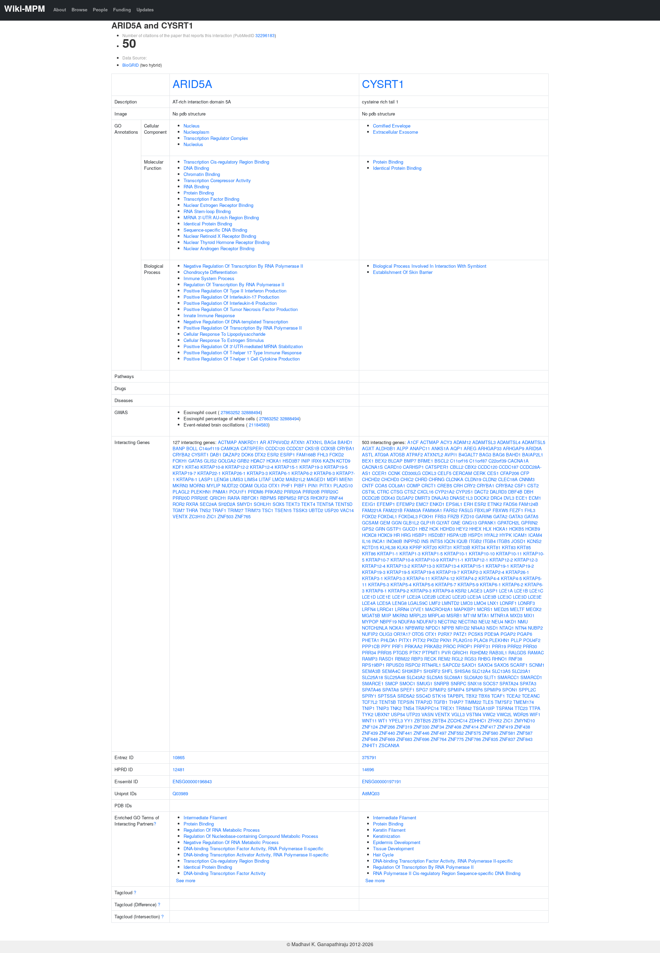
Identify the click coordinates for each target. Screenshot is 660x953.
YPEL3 (396, 720)
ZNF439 (370, 733)
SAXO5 (501, 665)
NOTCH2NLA (375, 627)
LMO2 (278, 479)
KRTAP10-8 (212, 467)
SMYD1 (244, 504)
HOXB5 (516, 528)
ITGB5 (503, 541)
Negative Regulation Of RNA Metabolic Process (231, 842)
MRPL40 (436, 615)
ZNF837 (507, 739)
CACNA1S (372, 467)
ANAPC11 (420, 448)
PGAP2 (508, 634)
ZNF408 (453, 726)
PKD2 (433, 640)
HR (397, 535)
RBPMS (268, 498)
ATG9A (382, 454)
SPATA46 (371, 689)
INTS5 (436, 541)
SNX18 (475, 683)
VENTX (180, 516)
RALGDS (517, 652)
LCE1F (399, 597)
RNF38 (515, 658)
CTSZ (410, 491)
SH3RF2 (432, 671)
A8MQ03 (371, 793)
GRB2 (243, 460)
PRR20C (329, 491)
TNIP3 (382, 708)
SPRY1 (369, 695)
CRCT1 (428, 485)
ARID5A (192, 83)
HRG (406, 535)
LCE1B (521, 590)
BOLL (192, 448)
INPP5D (412, 541)
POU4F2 (531, 640)
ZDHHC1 (477, 720)
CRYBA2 (181, 454)
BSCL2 (441, 460)
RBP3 (417, 658)
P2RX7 (445, 634)
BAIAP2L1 (532, 454)
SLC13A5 (501, 671)
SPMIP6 (474, 689)
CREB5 (444, 485)
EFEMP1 (386, 504)
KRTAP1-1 (387, 553)
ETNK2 (494, 504)
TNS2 (205, 510)
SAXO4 (485, 665)
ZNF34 (437, 726)
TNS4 (408, 708)
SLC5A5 (435, 677)
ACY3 (446, 442)
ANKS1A (440, 448)
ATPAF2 (414, 454)
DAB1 (215, 454)
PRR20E (199, 498)
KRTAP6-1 (279, 473)
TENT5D (343, 504)
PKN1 (446, 640)
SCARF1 (519, 665)
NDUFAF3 (427, 621)
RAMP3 (369, 658)
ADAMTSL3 (484, 442)
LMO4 (480, 603)
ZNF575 (473, 733)
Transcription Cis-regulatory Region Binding (226, 161)
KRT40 (192, 467)
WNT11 (369, 720)
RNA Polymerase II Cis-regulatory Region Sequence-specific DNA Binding (446, 873)
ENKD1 (437, 504)
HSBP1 (419, 535)
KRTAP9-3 (420, 590)
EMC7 (422, 504)
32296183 (265, 35)
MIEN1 (346, 479)
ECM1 (535, 498)
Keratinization (386, 836)
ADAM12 (462, 442)
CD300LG (411, 473)
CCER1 (379, 473)
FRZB (453, 516)
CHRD (421, 479)
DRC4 (496, 498)
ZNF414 (470, 726)
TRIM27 (235, 510)
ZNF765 (243, 516)
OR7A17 (402, 634)
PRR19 (499, 646)
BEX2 (381, 460)
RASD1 (386, 658)
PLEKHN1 (201, 491)
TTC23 (521, 708)
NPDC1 (433, 627)
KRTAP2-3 (471, 572)
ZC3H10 (197, 516)
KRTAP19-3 (311, 467)
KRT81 (493, 547)
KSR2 (460, 590)
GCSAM (370, 522)
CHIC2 (407, 479)
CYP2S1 (464, 491)
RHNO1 (499, 658)
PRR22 (514, 646)
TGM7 (179, 510)
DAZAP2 (231, 454)
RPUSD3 (395, 665)
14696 (368, 769)
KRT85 (524, 547)
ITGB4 (489, 541)
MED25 (501, 609)
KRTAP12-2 (237, 467)
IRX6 (316, 460)
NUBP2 (535, 627)
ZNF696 (421, 739)
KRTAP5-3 (378, 584)
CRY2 (469, 485)
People (100, 9)
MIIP (386, 615)
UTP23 (413, 714)
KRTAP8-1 (186, 479)
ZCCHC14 (458, 720)
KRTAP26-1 (233, 473)
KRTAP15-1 (286, 467)
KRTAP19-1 (497, 566)
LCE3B (489, 597)
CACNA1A (518, 460)
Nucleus (192, 125)
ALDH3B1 (385, 448)
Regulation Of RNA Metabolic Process (222, 830)
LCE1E (384, 597)
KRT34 (478, 547)
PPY (385, 646)
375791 (369, 757)
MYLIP (213, 485)
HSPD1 (475, 535)
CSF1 (520, 485)
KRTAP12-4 (261, 467)
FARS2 (450, 510)
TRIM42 (464, 708)
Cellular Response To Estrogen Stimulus (224, 340)
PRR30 (530, 646)
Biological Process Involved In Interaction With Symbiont (429, 266)
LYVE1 (417, 609)
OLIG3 (260, 485)
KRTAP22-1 (209, 473)
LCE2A (414, 597)
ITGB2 (475, 541)
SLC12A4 (481, 671)
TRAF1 (219, 510)
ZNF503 (225, 516)
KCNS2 (534, 541)
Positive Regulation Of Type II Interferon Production (235, 290)
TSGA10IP (484, 708)
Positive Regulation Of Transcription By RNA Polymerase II (243, 327)
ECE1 (521, 498)
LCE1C (536, 590)
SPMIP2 (437, 689)
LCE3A (474, 597)
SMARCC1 (508, 677)
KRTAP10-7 (377, 559)
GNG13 (469, 522)
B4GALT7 (468, 454)
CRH (458, 485)
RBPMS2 (287, 498)
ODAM (246, 485)
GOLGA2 (227, 460)
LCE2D (459, 597)
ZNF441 (404, 733)
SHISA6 (462, 671)
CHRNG (436, 479)
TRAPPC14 (427, 708)
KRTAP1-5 (432, 553)
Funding (122, 9)
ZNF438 (522, 726)
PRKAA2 (413, 646)
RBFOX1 (250, 498)
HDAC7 (258, 460)
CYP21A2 (444, 491)
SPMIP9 (492, 689)
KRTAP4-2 (466, 578)
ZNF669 (387, 739)
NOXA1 (396, 627)
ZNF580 (490, 733)
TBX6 (484, 695)
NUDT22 (230, 485)
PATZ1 (460, 634)
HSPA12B (457, 535)
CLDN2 (490, 479)
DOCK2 (481, 498)
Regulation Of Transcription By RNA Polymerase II (234, 284)
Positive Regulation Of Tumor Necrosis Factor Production (241, 309)
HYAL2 (491, 535)
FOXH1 (180, 460)
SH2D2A (226, 504)
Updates (145, 9)
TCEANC (531, 695)
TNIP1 (368, 708)
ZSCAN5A (389, 745)
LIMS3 (236, 479)
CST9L (369, 491)
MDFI (332, 479)
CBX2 (470, 467)
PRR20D (181, 498)
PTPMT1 (431, 652)
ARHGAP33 (490, 448)
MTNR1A (500, 615)
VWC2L (504, 714)
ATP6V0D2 (278, 442)
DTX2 (260, 454)
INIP (305, 460)
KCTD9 (343, 460)
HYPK (505, 535)
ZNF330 (421, 726)
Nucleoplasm (196, 132)
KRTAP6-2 (302, 473)
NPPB (448, 627)
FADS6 (510, 504)
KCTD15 (370, 547)
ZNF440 (387, 733)
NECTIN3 (467, 621)
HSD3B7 (291, 460)
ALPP (402, 448)
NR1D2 (462, 627)
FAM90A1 (432, 510)
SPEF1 (407, 689)
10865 (179, 757)
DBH (528, 491)
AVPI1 (450, 454)
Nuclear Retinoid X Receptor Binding (220, 236)
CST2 (533, 485)
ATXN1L (314, 442)
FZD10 (467, 516)
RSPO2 (412, 665)
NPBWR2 (414, 627)
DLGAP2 (405, 498)
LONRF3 (526, 603)
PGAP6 (524, 634)
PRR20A (292, 491)
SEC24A (208, 504)
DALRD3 (498, 491)
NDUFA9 (406, 621)
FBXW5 (500, 510)
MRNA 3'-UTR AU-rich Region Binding (221, 217)
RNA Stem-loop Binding (207, 211)
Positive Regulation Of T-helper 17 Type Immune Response (242, 352)
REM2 (444, 658)
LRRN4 (402, 609)
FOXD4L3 (408, 516)
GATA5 (195, 460)
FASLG (466, 510)
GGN (397, 522)
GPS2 (368, 528)
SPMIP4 (456, 689)
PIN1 (313, 485)
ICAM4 (535, 535)
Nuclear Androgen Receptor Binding (219, 248)
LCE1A (506, 590)
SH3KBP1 (412, 671)
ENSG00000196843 (192, 781)
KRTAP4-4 (488, 578)
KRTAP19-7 (184, 473)
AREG (470, 448)
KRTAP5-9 (468, 584)
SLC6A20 (473, 677)
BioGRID (130, 65)
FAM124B (528, 504)
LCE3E (535, 597)
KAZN (329, 460)
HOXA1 (273, 460)
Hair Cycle (383, 854)
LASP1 (206, 479)
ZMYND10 (524, 720)
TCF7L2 (369, 702)
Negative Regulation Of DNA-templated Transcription (236, 321)
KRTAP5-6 (423, 584)
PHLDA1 (389, 640)
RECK (430, 658)
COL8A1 (396, 485)
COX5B (328, 448)
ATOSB (397, 454)
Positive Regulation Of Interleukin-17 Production (231, 296)
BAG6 (499, 454)
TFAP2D (423, 702)
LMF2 (434, 603)
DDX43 (388, 498)
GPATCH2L (508, 522)
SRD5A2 (406, 695)
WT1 (382, 720)
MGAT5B (371, 615)
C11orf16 (459, 460)
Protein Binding (199, 192)
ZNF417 (488, 726)
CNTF (368, 485)
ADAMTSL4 (508, 442)
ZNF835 (490, 739)
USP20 (331, 510)
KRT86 (369, 553)
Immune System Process (209, 278)
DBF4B (515, 491)
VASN (427, 714)
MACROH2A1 (439, 609)
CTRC (383, 491)
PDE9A (491, 634)
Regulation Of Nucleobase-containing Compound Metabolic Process (251, 836)
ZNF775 (456, 739)
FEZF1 (516, 510)
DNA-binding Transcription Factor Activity (225, 873)
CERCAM (462, 473)
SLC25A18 (372, 677)
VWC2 (489, 714)
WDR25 (520, 714)
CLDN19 (473, 479)
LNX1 (492, 603)
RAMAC (536, 652)
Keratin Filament (389, 830)
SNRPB (441, 683)
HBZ (423, 528)
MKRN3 (180, 485)
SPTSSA (387, 695)
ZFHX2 (495, 720)
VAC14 (347, 510)
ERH (468, 504)
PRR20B (311, 491)
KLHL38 (388, 547)
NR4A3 (478, 627)
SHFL (447, 671)
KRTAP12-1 (476, 559)
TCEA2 (513, 695)
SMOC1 (407, 683)
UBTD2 (316, 510)
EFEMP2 (405, 504)
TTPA (534, 708)
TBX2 (471, 695)
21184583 (258, 424)
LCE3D (520, 597)
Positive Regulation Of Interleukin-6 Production (230, 303)
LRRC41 (385, 609)
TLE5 (488, 702)
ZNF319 (404, 726)
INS (425, 541)
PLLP (516, 640)
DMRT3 (422, 498)
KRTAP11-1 (451, 559)
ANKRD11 (248, 442)
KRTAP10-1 (456, 553)
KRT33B (461, 547)
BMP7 (410, 460)
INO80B (394, 541)
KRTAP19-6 (423, 572)
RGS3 (470, 658)
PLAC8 (481, 640)
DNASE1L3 (461, 498)
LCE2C (444, 597)
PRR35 (384, 652)
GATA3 (516, 516)
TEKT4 (308, 504)
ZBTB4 (439, 720)
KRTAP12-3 (526, 559)
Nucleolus (193, 144)
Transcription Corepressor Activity (217, 180)
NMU (523, 621)
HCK (434, 528)
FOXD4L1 (387, 516)
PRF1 (397, 646)
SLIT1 (490, 677)
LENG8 (221, 479)
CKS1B (312, 448)
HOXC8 (369, 535)
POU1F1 (237, 491)
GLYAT (443, 522)
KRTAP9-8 (443, 590)
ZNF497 (439, 733)
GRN (380, 528)
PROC (449, 646)
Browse (79, 9)
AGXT (368, 448)
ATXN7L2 (433, 454)
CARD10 (393, 467)
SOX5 (278, 504)
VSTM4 (473, 714)
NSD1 (492, 627)
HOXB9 (532, 528)
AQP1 (456, 448)
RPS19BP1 (373, 665)
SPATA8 (390, 689)
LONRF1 (508, 603)
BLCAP (395, 460)
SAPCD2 (451, 665)
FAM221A (372, 510)
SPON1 (509, 689)
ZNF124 (370, 726)
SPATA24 (508, 683)
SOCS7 (490, 683)
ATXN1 (298, 442)
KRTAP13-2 (398, 566)
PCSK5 (475, 634)
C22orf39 (497, 460)
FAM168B (306, 454)
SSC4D (423, 695)
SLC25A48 (394, 677)
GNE (456, 522)
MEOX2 (533, 609)
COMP (413, 485)
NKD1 (510, 621)
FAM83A (412, 510)
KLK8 (402, 547)
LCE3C (505, 597)
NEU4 (497, 621)
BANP (179, 448)
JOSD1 (518, 541)
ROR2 (179, 504)
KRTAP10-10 (482, 553)
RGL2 (457, 658)
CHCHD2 (371, 479)
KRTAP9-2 (398, 590)
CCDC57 (295, 448)
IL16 (366, 541)
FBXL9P (482, 510)
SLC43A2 (416, 677)
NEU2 (484, 621)
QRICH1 (218, 498)
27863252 (230, 412)
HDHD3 (447, 528)
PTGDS (400, 652)
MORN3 (197, 485)
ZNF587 (524, 733)
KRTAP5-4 (400, 584)
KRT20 (430, 547)
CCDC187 (508, 467)
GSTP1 (393, 528)
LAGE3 (475, 590)
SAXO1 (469, 665)
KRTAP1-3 (409, 553)
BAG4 (330, 442)
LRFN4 (369, 609)
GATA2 (500, 516)
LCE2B (429, 597)
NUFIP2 (370, 634)
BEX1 (368, 460)
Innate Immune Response (209, 315)
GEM (385, 522)
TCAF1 (498, 695)
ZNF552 (456, 733)
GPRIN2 (529, 522)
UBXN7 (382, 714)
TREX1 (447, 708)
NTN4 (521, 627)
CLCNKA (454, 479)
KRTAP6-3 (324, 473)
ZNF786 (473, 739)
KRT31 (445, 547)
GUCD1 (410, 528)
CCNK (394, 473)
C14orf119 (209, 448)
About (59, 9)
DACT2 (481, 491)
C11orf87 (478, 460)
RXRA (192, 504)
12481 (179, 769)
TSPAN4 (504, 708)
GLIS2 (210, 460)
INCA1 (378, 541)
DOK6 (247, 454)
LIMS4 (250, 479)
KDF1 (178, 467)
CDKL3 (429, 473)
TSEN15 (283, 510)
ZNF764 (439, 739)
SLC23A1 (521, 671)
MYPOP (370, 621)
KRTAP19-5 (336, 467)
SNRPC (458, 683)
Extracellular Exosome (395, 132)
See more (185, 880)
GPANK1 (487, 522)
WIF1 (535, 714)
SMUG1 (424, 683)
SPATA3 (528, 683)
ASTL (367, 454)
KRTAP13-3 (423, 566)
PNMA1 (220, 491)
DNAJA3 (440, 498)
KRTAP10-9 (427, 559)
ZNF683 (404, 739)
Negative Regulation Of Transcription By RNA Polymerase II (243, 266)
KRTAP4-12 (443, 578)
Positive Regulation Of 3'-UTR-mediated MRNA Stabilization (243, 346)
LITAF (265, 479)
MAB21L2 (295, 479)
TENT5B (387, 702)
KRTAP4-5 (511, 578)
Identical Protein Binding (208, 223)
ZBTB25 (422, 720)
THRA (192, 510)
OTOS (418, 634)
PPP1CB (371, 646)
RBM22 (402, 658)
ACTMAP (227, 442)
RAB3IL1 (498, 652)
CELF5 (444, 473)
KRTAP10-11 (509, 553)
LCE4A (369, 603)
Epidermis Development (396, 842)
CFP (524, 473)
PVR (446, 652)
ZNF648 (370, 739)
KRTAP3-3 (257, 473)
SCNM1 (536, 665)
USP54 (398, 714)
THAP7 (456, 702)
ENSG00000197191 (381, 781)
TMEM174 (523, 702)
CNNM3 (527, 479)
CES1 (493, 473)
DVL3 (509, 498)
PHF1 (287, 485)
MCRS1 (485, 609)
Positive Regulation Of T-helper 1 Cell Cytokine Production (242, 358)
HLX (487, 528)
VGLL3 (458, 714)
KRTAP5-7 (445, 584)
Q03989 (180, 793)
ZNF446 (421, 733)
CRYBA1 (345, 448)
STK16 (439, 695)
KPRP (415, 547)
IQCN (449, 541)
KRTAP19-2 (522, 566)
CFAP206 (509, 473)
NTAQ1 (506, 627)
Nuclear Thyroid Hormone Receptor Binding (227, 242)
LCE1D (369, 597)
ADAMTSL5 (533, 442)
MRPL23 (418, 615)
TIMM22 (473, 702)
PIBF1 (300, 485)
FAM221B (393, 510)
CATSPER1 (252, 448)
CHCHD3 (390, 479)
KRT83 (509, 547)
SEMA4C (391, 671)
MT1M (469, 615)
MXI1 (529, 615)
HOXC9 (385, 535)
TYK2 (367, 714)
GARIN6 (483, 516)
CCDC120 (275, 448)
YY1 (408, 720)
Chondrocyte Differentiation (210, 272)
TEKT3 (293, 504)
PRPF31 (482, 646)
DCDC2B (371, 498)
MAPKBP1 (465, 609)
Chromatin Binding (202, 174)
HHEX (475, 528)
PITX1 (325, 485)
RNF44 (336, 498)
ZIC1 (211, 516)
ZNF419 (505, 726)
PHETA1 (370, 640)
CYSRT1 (383, 83)
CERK (479, 473)
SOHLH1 (262, 504)
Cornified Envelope (391, 125)
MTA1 (483, 615)
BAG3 (485, 454)
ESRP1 (287, 454)
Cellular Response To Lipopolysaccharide (224, 334)
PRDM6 (255, 491)
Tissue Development (393, 848)
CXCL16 (425, 491)
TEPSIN (405, 702)
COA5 (381, 485)
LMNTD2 (450, 603)
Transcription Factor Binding (211, 199)
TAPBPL (455, 695)
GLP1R (427, 522)
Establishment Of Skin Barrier (402, 272)
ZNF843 (524, 739)
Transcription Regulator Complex (216, 138)
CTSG (396, 491)
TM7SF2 (503, 702)
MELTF (517, 609)
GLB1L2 (411, 522)
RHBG (484, 658)
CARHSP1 (413, 467)
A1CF (413, 442)
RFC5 (303, 498)
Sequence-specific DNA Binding (215, 229)
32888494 (251, 412)
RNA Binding (196, 186)
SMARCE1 (373, 683)
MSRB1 (454, 615)
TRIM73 (253, 510)
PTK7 (415, 652)
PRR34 (369, 652)
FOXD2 (336, 454)
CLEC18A (508, 479)
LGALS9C (418, 603)
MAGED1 (316, 479)
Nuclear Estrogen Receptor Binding (218, 205)
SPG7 (422, 689)
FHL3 (322, 454)
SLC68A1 (453, 677)
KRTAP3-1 (372, 578)
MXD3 (516, 615)
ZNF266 (387, 726)
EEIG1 (368, 504)
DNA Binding (196, 168)
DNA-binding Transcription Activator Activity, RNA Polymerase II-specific (256, 854)
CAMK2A (230, 448)
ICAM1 (520, 535)
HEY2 (462, 528)
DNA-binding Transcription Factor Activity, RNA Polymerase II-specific (253, 848)
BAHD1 (345, 442)
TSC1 (267, 510)
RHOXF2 (319, 498)
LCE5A (384, 603)
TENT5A (325, 504)
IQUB (462, 541)
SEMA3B (371, 671)
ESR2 (273, 454)
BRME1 (425, 460)
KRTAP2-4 (493, 572)
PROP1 (464, 646)
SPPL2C (527, 689)
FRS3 (440, 516)
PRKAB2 (274, 491)
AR (263, 442)
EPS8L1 (454, 504)
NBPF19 (388, 621)
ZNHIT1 (369, 745)
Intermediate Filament (205, 817)
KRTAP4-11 (418, 578)
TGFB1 (440, 702)
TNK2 (396, 708)
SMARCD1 (531, 677)
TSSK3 (300, 510)
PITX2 (419, 640)
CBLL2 (456, 467)
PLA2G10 (343, 485)
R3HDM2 (479, 652)
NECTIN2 (447, 621)
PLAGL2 (181, 491)
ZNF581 (507, 733)
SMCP (391, 683)
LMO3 (467, 603)
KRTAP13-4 (448, 566)
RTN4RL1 (431, 665)
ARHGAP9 (513, 448)
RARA (234, 498)
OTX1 (274, 485)
